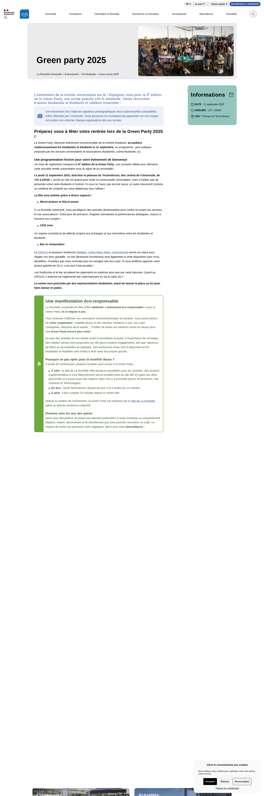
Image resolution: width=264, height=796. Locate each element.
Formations (75, 14)
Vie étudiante (179, 14)
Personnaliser (242, 781)
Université (50, 14)
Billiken (82, 252)
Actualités (231, 14)
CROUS (43, 252)
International (206, 14)
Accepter (210, 781)
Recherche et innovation (145, 14)
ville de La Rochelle (143, 401)
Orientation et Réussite (107, 14)
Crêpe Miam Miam (99, 252)
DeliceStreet (119, 252)
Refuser (225, 781)
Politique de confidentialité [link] (227, 788)
